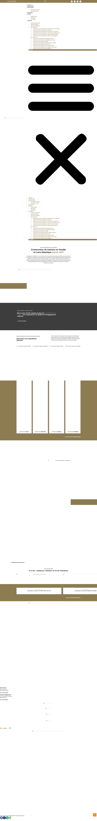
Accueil (29, 4)
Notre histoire (34, 24)
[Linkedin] (77, 1)
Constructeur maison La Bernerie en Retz (44, 40)
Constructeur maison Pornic (40, 41)
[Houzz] (80, 1)
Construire (34, 16)
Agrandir (33, 19)
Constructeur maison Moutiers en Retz (43, 38)
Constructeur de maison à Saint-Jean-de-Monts (45, 35)
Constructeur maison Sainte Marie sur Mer (44, 42)
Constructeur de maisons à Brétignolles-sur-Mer (46, 28)
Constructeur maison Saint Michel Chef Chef (45, 47)
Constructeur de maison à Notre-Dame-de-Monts (45, 31)
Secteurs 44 (34, 37)
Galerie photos (35, 11)
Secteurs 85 (34, 27)
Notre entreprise (35, 23)
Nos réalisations (35, 9)
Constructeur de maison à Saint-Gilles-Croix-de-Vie (46, 33)
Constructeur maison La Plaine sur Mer (43, 45)
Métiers (29, 13)
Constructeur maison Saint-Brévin (42, 48)
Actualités (30, 12)
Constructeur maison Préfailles (41, 44)
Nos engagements (35, 25)
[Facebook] (72, 1)
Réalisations (30, 7)
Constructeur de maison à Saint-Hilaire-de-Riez (45, 34)
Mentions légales (28, 815)
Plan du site (34, 815)
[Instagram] (75, 1)
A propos (29, 20)
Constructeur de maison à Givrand (42, 30)
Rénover (33, 17)
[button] (61, 123)
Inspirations (30, 5)
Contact (30, 49)
